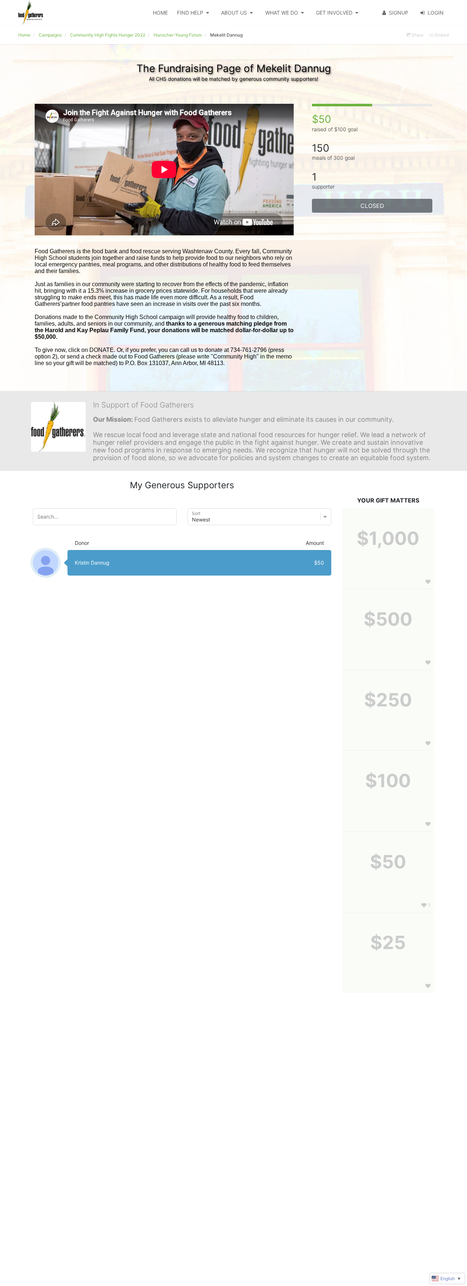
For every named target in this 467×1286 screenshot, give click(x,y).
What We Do (281, 13)
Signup (398, 13)
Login (436, 13)
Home (160, 13)
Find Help (190, 13)
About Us (234, 13)
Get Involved (334, 13)
